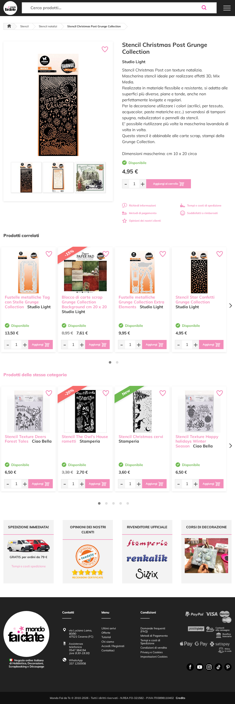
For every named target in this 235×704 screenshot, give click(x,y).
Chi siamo (107, 641)
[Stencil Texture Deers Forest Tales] (28, 411)
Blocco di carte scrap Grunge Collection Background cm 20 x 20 (84, 302)
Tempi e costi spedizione (28, 566)
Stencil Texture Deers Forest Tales (25, 439)
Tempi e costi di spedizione (204, 205)
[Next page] (230, 305)
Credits (180, 698)
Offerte (105, 632)
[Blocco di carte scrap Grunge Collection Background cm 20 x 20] (85, 272)
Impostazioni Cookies (154, 656)
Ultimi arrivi (108, 628)
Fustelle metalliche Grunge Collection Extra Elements (141, 302)
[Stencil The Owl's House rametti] (85, 411)
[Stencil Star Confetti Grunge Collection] (199, 272)
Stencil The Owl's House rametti (85, 439)
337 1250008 (77, 663)
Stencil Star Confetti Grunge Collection (195, 299)
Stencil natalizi (48, 26)
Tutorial (106, 637)
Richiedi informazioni (142, 205)
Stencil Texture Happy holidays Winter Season (197, 441)
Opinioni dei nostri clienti (145, 220)
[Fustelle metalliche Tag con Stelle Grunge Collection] (28, 272)
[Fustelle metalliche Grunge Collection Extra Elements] (142, 272)
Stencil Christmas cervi (141, 436)
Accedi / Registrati (112, 646)
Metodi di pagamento (143, 213)
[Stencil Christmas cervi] (142, 411)
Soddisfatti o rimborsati (202, 213)
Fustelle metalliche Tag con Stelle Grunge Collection (27, 302)
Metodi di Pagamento (154, 635)
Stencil (24, 26)
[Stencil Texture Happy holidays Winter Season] (199, 411)
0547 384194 (77, 650)
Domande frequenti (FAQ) (152, 630)
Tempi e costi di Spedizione (150, 642)
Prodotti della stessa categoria (35, 374)
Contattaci (108, 650)
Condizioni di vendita (153, 647)
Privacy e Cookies (151, 652)
